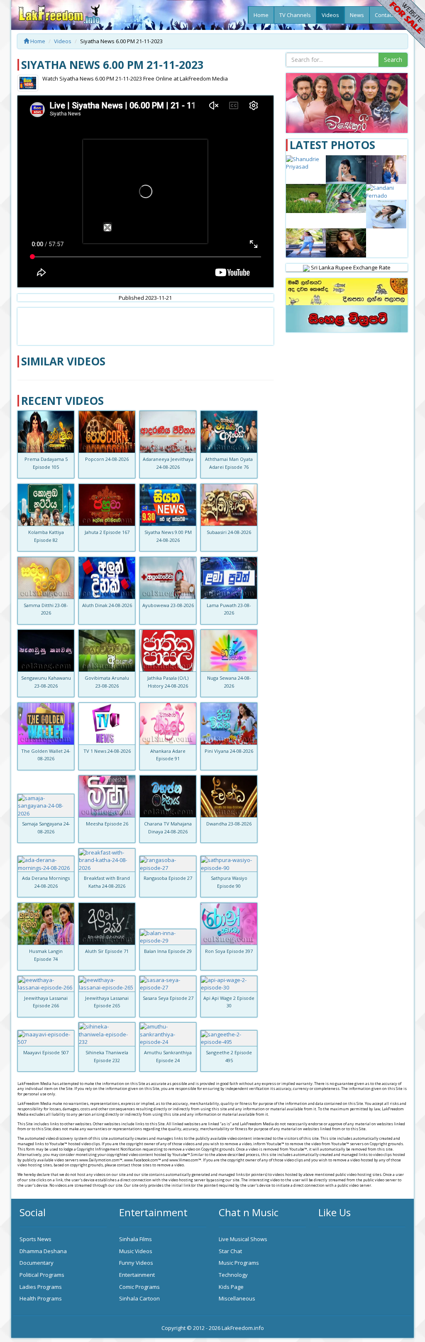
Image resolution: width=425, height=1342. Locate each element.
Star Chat (230, 1251)
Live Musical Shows (243, 1239)
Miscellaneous (237, 1298)
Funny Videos (136, 1262)
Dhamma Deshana (43, 1251)
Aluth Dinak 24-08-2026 (107, 605)
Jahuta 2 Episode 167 (107, 532)
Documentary (37, 1262)
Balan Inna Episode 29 (168, 951)
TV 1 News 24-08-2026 (107, 751)
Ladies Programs (41, 1287)
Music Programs (239, 1262)
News (357, 15)
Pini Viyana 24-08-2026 (229, 751)
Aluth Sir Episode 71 (107, 951)
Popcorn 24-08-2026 (107, 459)
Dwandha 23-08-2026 (229, 823)
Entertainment (137, 1274)
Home (261, 15)
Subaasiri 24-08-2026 (229, 532)
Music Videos (135, 1251)
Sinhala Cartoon (139, 1298)
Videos (330, 15)
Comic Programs (139, 1287)
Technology (233, 1274)
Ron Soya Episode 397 (229, 951)
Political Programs (42, 1274)
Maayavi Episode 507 (45, 1052)
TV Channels (295, 15)
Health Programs (41, 1298)
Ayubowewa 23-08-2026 (168, 605)
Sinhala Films (135, 1239)
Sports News (35, 1239)
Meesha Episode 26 (107, 823)
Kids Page (231, 1287)
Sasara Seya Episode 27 (168, 998)
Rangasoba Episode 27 (168, 878)
